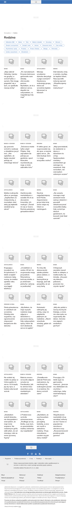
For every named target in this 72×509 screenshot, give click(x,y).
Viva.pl (3, 480)
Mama (20, 42)
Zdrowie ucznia (9, 304)
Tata (27, 42)
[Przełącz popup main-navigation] (5, 2)
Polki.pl (39, 478)
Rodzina (39, 143)
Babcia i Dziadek (9, 143)
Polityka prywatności (20, 458)
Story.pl (57, 480)
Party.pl (21, 478)
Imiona (36, 45)
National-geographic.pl (7, 478)
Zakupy (45, 48)
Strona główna (7, 33)
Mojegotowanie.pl (60, 475)
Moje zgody (48, 458)
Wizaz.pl (21, 480)
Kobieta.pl (40, 475)
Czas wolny (59, 45)
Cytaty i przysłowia (11, 52)
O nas (31, 458)
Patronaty (55, 48)
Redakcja (39, 458)
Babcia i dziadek (37, 42)
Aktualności (24, 52)
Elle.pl (2, 475)
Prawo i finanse (34, 48)
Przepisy (23, 48)
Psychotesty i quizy (11, 48)
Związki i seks (26, 45)
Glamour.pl (22, 475)
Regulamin (8, 458)
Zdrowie (57, 42)
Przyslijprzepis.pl (59, 478)
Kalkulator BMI (10, 42)
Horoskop (48, 42)
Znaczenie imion (47, 45)
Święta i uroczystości (12, 45)
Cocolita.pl (40, 480)
